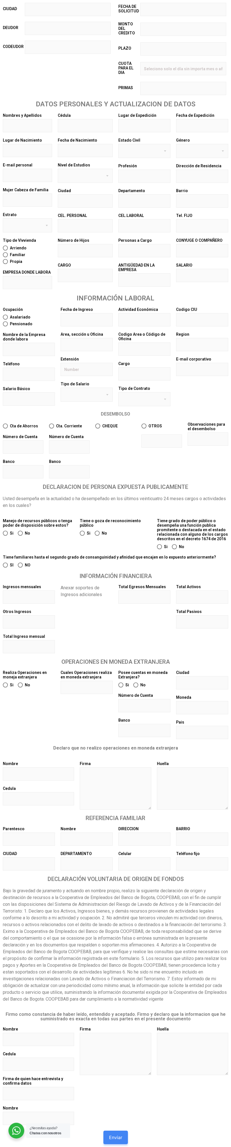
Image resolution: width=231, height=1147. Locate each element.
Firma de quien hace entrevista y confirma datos (33, 1081)
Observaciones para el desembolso (206, 426)
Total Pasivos (189, 611)
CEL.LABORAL (131, 215)
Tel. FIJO (184, 215)
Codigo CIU (186, 309)
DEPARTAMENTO (76, 853)
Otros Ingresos (17, 611)
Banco (9, 461)
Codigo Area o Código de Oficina (141, 336)
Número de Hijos (73, 240)
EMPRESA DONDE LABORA (27, 272)
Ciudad (64, 190)
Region (182, 334)
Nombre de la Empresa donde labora (24, 336)
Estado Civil (129, 140)
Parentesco (14, 829)
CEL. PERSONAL (72, 215)
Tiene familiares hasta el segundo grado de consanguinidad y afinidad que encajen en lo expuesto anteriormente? (109, 557)
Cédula (64, 115)
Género (183, 140)
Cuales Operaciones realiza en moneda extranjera (86, 674)
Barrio (182, 190)
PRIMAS (125, 87)
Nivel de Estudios (74, 165)
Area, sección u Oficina (82, 334)
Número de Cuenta (20, 436)
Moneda (183, 697)
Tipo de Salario (75, 384)
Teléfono (11, 364)
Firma (85, 763)
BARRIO (183, 829)
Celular (125, 853)
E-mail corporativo (193, 359)
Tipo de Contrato (134, 388)
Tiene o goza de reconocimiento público (110, 523)
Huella (163, 763)
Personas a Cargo (135, 240)
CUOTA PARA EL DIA (126, 68)
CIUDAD (10, 8)
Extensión (70, 359)
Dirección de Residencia (198, 166)
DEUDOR (10, 27)
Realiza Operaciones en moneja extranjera (25, 674)
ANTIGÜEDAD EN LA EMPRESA (136, 267)
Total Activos (188, 587)
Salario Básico (16, 388)
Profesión (127, 166)
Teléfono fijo (188, 853)
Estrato (10, 214)
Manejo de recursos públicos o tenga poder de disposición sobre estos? (37, 523)
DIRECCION (128, 829)
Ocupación (13, 309)
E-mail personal (17, 165)
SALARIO (184, 265)
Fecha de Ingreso (77, 309)
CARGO (64, 265)
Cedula (9, 788)
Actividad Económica (138, 309)
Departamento (131, 190)
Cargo (124, 363)
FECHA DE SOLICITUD (128, 8)
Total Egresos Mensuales (142, 587)
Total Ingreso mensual (24, 636)
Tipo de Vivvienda (19, 240)
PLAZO (124, 48)
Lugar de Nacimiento (22, 140)
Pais (180, 722)
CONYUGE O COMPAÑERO (199, 240)
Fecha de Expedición (195, 115)
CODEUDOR (13, 46)
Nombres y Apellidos (22, 115)
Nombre (10, 763)
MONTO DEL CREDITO (126, 28)
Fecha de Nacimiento (77, 140)
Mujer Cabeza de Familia (25, 190)
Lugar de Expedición (137, 115)
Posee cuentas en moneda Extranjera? (143, 674)
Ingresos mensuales (22, 587)
